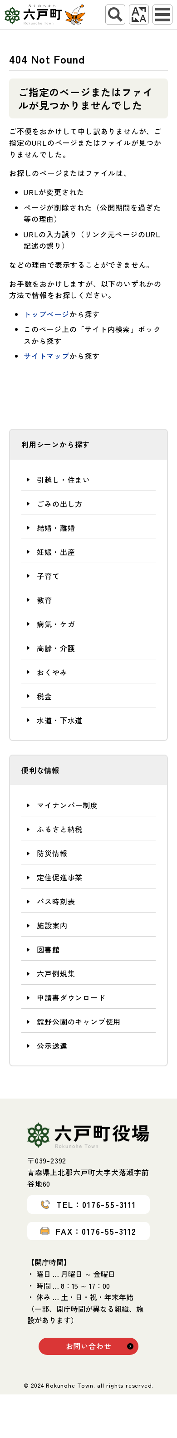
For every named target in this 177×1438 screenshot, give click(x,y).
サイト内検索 (115, 15)
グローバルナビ (162, 15)
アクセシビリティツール (139, 15)
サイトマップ (46, 355)
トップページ (46, 314)
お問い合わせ (89, 1345)
